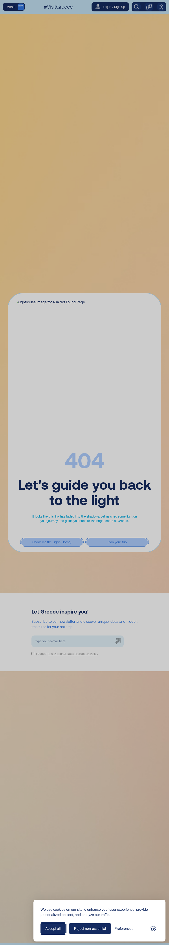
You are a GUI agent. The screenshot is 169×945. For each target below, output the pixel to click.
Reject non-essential (90, 928)
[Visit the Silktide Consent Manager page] (153, 928)
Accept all (53, 928)
